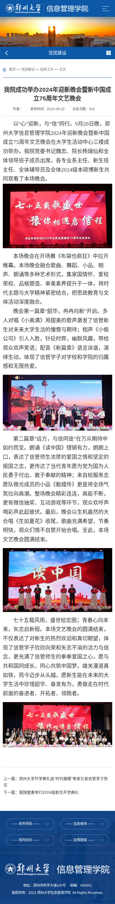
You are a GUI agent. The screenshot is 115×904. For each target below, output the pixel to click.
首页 (12, 70)
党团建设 (28, 70)
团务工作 (47, 70)
